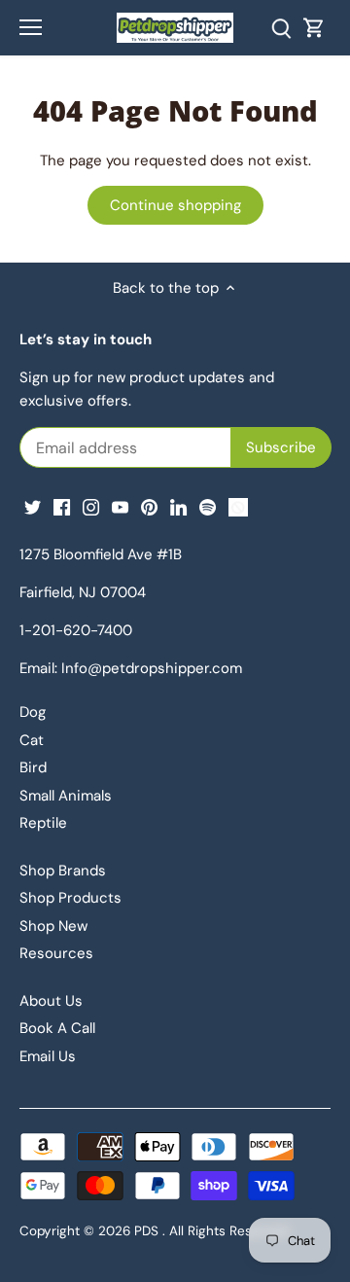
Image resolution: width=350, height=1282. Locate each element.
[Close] (299, 348)
